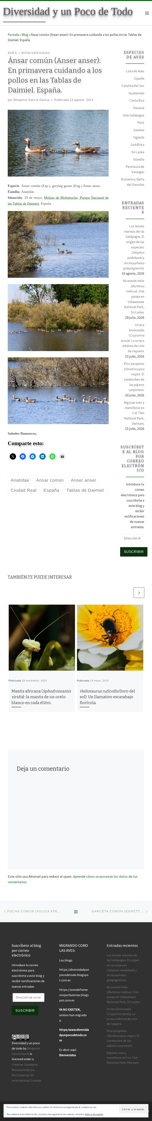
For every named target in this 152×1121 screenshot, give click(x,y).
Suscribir (134, 552)
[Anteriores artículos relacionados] (127, 592)
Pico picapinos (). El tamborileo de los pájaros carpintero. (134, 377)
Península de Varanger (135, 169)
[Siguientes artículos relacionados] (139, 592)
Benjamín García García (31, 99)
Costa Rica (137, 100)
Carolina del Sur (133, 86)
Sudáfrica (137, 144)
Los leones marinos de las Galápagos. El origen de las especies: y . (133, 247)
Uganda (138, 137)
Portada (13, 35)
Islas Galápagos (133, 115)
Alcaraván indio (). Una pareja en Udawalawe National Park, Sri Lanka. (133, 296)
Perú (140, 122)
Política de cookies (94, 1114)
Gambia (139, 130)
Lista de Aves (135, 71)
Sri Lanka (137, 152)
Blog (25, 35)
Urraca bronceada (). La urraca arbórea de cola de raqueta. (132, 338)
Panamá (138, 108)
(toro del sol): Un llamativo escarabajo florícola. (107, 697)
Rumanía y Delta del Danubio (132, 182)
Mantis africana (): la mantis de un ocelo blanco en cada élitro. (41, 697)
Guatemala (136, 93)
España (139, 78)
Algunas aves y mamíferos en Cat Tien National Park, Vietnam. (134, 413)
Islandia (138, 159)
